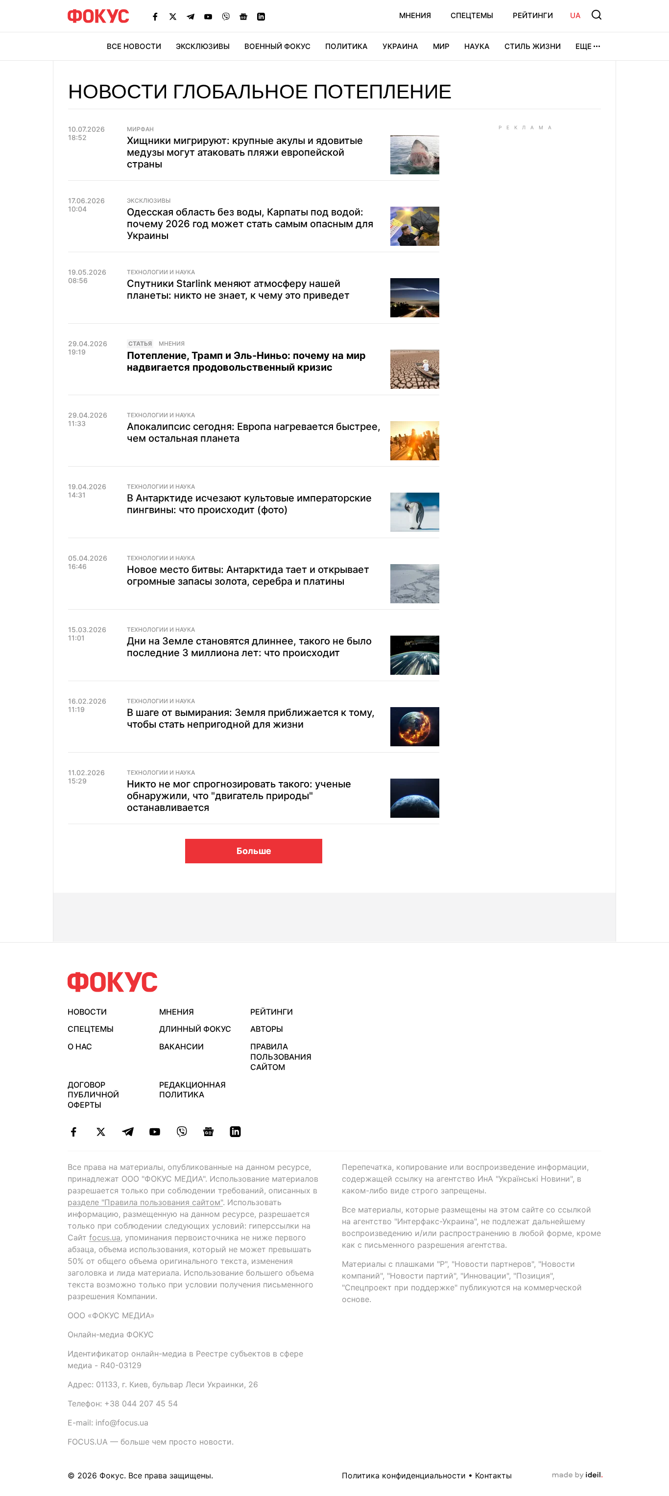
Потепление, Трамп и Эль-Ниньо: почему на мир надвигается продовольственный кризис (246, 361)
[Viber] (226, 16)
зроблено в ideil (577, 1475)
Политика (346, 46)
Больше (254, 851)
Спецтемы (472, 15)
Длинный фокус (195, 1029)
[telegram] (128, 1131)
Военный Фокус (277, 46)
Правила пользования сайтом (280, 1057)
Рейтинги (533, 15)
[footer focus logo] (113, 982)
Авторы (266, 1029)
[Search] (596, 14)
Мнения (415, 15)
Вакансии (181, 1046)
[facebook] (74, 1131)
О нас (80, 1046)
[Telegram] (190, 16)
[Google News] (243, 16)
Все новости (134, 46)
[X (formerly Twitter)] (173, 16)
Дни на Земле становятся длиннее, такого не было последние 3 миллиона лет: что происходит (249, 647)
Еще (583, 46)
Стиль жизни (532, 46)
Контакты (493, 1475)
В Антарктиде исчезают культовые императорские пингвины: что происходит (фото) (249, 504)
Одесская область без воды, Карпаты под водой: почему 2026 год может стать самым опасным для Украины (250, 223)
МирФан (140, 129)
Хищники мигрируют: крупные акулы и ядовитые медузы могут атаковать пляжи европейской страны (245, 152)
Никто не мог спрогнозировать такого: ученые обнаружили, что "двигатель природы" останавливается (239, 795)
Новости (87, 1012)
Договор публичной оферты (93, 1095)
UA (575, 15)
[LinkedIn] (261, 16)
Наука (477, 46)
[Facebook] (155, 16)
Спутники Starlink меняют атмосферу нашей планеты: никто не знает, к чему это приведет (238, 289)
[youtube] (154, 1131)
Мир (441, 46)
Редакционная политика (192, 1090)
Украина (400, 46)
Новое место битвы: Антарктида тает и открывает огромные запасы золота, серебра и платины (248, 575)
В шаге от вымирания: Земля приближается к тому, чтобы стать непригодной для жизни (251, 718)
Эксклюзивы (203, 46)
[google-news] (208, 1131)
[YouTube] (208, 16)
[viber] (181, 1131)
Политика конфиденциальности (404, 1475)
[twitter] (101, 1131)
